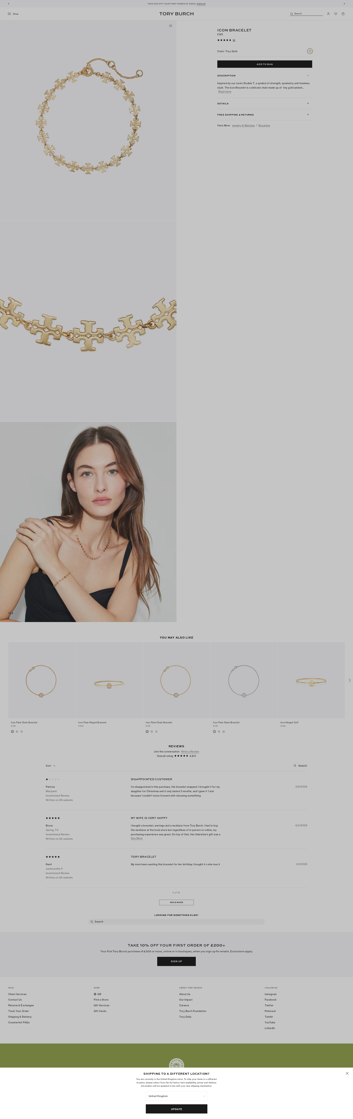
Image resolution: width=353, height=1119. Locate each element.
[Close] (347, 1073)
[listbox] (176, 1096)
